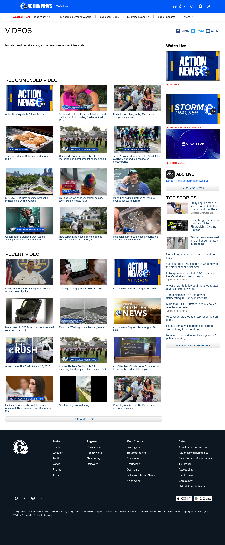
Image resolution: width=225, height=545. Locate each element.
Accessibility (186, 469)
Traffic (56, 458)
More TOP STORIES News (192, 345)
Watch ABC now (191, 188)
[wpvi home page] (20, 447)
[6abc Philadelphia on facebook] (16, 498)
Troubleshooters (136, 452)
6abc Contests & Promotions (195, 458)
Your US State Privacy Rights (89, 512)
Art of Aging (133, 480)
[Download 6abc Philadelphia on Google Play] (203, 498)
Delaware (92, 464)
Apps (56, 475)
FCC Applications (172, 512)
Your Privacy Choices (38, 512)
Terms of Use (111, 512)
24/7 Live (62, 6)
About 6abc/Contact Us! (193, 447)
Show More (82, 419)
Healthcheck (134, 464)
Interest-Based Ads (129, 512)
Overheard (133, 469)
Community (185, 480)
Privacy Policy (19, 512)
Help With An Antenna (192, 486)
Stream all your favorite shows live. (187, 180)
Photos (57, 469)
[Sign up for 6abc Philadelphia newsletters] (41, 498)
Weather (58, 452)
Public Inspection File (151, 512)
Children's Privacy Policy (62, 512)
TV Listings (185, 464)
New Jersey (93, 458)
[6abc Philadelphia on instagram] (33, 498)
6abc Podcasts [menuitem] (166, 16)
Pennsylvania (94, 452)
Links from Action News (141, 475)
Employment (186, 475)
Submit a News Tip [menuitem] (138, 16)
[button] (14, 5)
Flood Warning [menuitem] (41, 16)
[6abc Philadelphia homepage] (36, 6)
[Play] (193, 66)
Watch (56, 464)
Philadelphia (94, 447)
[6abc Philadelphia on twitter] (24, 498)
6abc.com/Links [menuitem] (109, 16)
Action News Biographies (193, 452)
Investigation (134, 447)
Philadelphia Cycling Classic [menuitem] (75, 16)
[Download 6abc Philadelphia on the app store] (184, 498)
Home (56, 447)
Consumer (133, 458)
